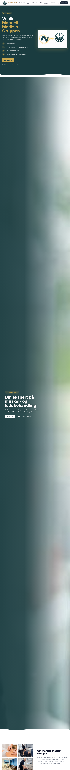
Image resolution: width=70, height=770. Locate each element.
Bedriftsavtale (34, 2)
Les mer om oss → (42, 767)
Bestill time (64, 2)
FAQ (41, 2)
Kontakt (53, 2)
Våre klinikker (46, 2)
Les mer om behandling (24, 416)
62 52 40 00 (57, 2)
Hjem (16, 2)
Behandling (22, 2)
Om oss (28, 2)
